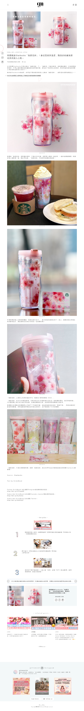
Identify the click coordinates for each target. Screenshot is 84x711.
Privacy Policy (42, 705)
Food (8, 52)
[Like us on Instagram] (76, 5)
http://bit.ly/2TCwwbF (15, 491)
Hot (13, 52)
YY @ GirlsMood (10, 61)
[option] (18, 627)
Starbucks (18, 475)
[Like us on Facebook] (73, 5)
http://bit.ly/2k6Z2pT (15, 500)
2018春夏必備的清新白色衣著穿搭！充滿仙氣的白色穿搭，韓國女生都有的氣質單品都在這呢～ (42, 581)
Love (8, 631)
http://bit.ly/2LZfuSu (15, 495)
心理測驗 (33, 631)
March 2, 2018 (17, 61)
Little (25, 52)
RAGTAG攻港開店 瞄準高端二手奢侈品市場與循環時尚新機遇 (24, 75)
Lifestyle (18, 52)
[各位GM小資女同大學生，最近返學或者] (62, 686)
